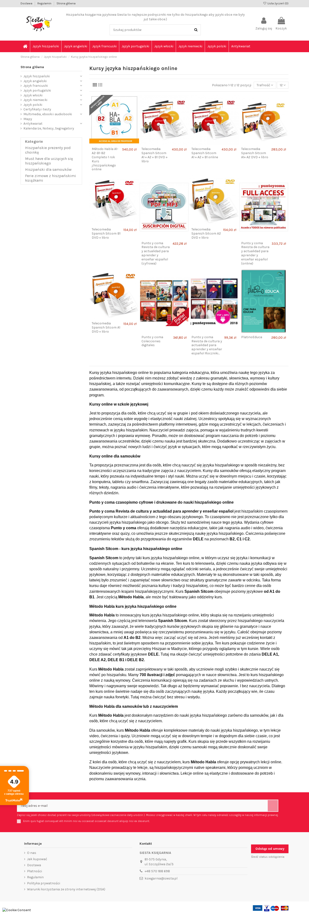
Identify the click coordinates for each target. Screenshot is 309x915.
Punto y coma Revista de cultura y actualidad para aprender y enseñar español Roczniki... (206, 345)
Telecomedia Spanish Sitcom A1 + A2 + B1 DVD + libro (154, 155)
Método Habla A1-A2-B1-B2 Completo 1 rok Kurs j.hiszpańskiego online (105, 159)
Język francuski (35, 86)
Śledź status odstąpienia (267, 856)
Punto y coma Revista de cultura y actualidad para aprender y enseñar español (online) (255, 253)
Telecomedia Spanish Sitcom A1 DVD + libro (106, 327)
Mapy (27, 119)
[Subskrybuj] (272, 806)
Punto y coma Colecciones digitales (152, 341)
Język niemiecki (35, 100)
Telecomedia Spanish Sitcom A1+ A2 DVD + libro (254, 153)
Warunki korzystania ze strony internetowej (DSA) (66, 889)
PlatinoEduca (251, 337)
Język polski (32, 105)
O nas (31, 853)
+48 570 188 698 (157, 871)
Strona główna (66, 3)
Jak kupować (37, 859)
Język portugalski (37, 90)
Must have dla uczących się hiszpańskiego (49, 161)
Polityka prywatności (43, 883)
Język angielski (35, 81)
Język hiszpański (36, 76)
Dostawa (27, 3)
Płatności (34, 871)
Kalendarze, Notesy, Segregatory (48, 128)
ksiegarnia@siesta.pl (161, 878)
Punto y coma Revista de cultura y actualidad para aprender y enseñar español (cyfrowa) (155, 253)
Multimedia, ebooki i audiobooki (47, 114)
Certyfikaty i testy (37, 109)
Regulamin (44, 3)
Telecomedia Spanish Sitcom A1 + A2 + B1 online (204, 153)
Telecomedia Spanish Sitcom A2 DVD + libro (206, 233)
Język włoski (32, 95)
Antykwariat (32, 124)
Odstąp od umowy (269, 849)
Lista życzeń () (277, 3)
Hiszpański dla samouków (48, 169)
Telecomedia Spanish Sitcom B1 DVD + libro (106, 233)
